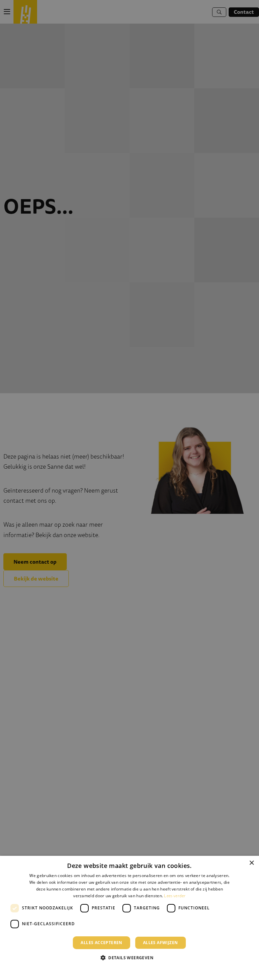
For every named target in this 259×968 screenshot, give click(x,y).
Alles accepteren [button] (101, 942)
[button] (129, 957)
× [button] (251, 863)
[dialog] (129, 912)
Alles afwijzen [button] (160, 942)
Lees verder (174, 896)
